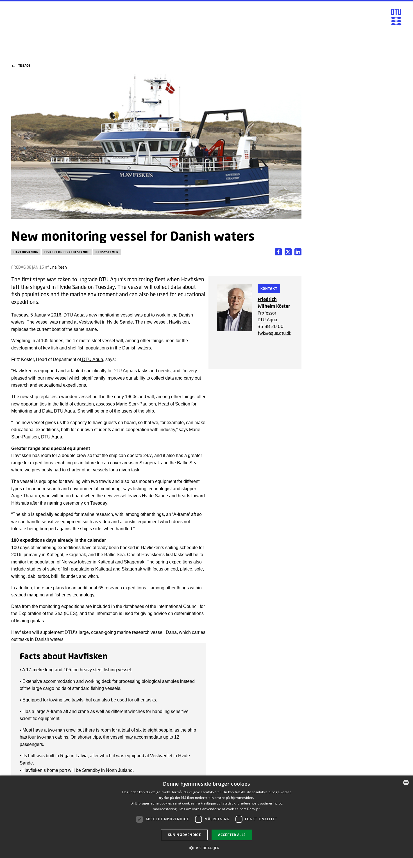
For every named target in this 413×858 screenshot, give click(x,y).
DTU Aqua (92, 359)
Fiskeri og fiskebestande (66, 252)
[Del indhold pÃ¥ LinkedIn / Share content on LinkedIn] (288, 251)
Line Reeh (58, 267)
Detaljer (253, 808)
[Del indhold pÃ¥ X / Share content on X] (297, 251)
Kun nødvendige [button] (184, 834)
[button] (206, 847)
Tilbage (24, 66)
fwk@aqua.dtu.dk (274, 333)
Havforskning (25, 252)
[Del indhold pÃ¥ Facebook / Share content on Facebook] (278, 251)
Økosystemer (107, 252)
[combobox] (406, 782)
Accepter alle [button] (232, 834)
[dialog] (206, 816)
